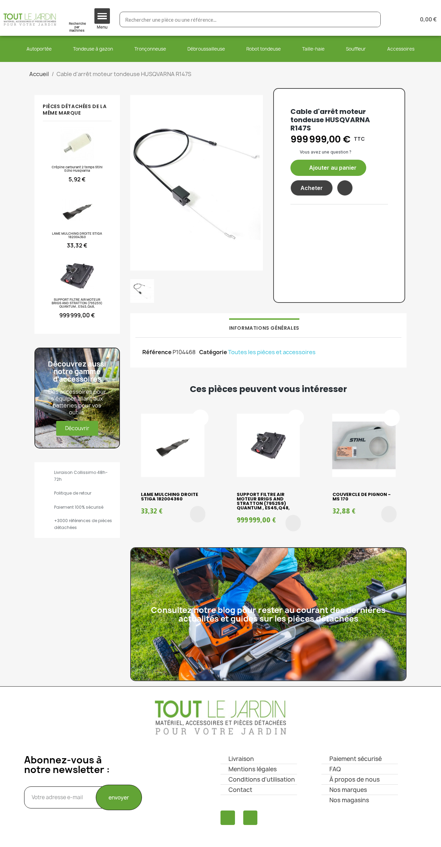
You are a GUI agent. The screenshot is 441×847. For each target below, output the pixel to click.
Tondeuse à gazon (93, 49)
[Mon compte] (397, 19)
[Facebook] (227, 818)
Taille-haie (313, 49)
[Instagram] (250, 818)
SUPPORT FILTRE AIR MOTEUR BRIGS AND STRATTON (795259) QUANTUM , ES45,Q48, (263, 501)
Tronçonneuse (150, 49)
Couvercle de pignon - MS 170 (361, 496)
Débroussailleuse (206, 49)
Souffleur (356, 49)
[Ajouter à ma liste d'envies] (344, 187)
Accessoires (400, 49)
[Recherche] (372, 19)
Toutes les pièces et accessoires (272, 352)
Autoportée (39, 49)
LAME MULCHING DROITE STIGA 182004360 (169, 496)
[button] (328, 168)
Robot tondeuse (263, 49)
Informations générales (264, 328)
